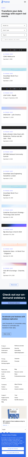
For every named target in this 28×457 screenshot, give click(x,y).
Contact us (4, 389)
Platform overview (19, 345)
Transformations (5, 348)
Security (17, 348)
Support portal (5, 397)
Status (16, 397)
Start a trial (7, 334)
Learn (2, 374)
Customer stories (5, 371)
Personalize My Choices (13, 452)
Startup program (5, 363)
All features (4, 361)
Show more (14, 284)
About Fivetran (18, 384)
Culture (3, 386)
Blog (16, 369)
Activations (4, 352)
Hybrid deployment (19, 352)
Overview (17, 358)
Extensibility (18, 350)
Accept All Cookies (13, 448)
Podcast (3, 378)
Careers (17, 386)
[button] (25, 1)
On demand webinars (14, 303)
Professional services (20, 376)
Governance (4, 350)
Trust (16, 395)
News (16, 374)
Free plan (17, 361)
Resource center (19, 371)
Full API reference (19, 399)
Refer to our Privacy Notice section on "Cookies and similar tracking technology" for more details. (12, 443)
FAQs (2, 402)
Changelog (4, 399)
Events (3, 376)
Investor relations (19, 389)
